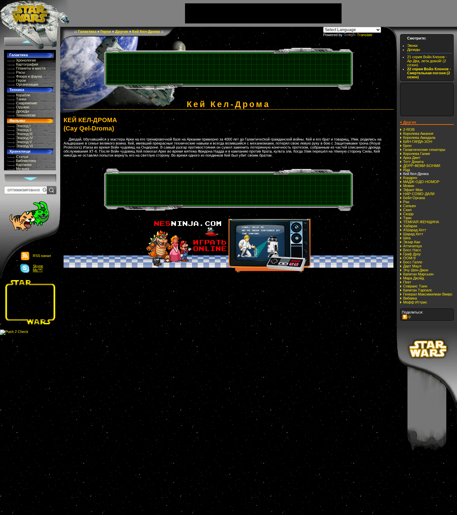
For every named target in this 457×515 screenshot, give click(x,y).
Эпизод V (24, 142)
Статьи (22, 157)
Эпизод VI (24, 146)
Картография (27, 64)
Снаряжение (26, 103)
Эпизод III (24, 134)
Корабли (23, 95)
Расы (20, 72)
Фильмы (17, 120)
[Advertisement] (28, 302)
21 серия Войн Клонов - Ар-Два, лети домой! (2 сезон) (427, 61)
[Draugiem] (405, 317)
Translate (364, 35)
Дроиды (22, 111)
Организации (27, 84)
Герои (21, 80)
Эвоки (412, 46)
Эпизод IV (24, 138)
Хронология (26, 60)
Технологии (25, 115)
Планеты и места (30, 68)
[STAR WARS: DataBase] (34, 13)
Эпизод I (23, 126)
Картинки (23, 165)
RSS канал (42, 256)
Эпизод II (23, 130)
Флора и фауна (29, 76)
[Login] (25, 217)
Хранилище (19, 151)
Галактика (18, 55)
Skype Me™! (38, 268)
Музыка (22, 169)
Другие (121, 31)
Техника (16, 90)
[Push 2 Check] (14, 332)
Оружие (22, 107)
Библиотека (26, 161)
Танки (21, 99)
